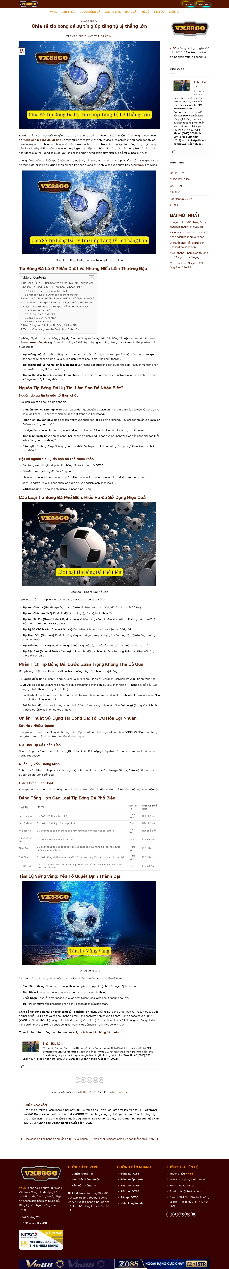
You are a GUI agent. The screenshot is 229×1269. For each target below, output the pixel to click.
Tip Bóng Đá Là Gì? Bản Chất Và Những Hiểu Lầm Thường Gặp (58, 282)
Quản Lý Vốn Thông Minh (42, 317)
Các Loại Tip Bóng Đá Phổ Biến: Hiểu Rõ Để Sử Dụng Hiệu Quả (58, 298)
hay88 (97, 1193)
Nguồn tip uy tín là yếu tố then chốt (47, 290)
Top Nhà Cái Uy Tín (181, 198)
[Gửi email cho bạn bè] (89, 1080)
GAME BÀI (131, 11)
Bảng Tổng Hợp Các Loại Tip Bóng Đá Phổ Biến (50, 325)
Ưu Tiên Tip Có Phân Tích (42, 314)
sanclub (73, 1197)
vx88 (173, 48)
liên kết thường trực (118, 1092)
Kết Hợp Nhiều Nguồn (39, 310)
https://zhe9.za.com (193, 1179)
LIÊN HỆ (174, 11)
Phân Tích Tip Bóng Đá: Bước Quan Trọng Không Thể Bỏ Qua (58, 302)
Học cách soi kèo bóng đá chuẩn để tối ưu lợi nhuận (56, 1138)
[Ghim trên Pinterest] (95, 1080)
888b (82, 1197)
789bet (91, 1197)
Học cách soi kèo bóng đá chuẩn (97, 1032)
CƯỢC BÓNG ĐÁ (90, 11)
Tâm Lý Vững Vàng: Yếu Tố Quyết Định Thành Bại (51, 329)
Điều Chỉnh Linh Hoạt (40, 321)
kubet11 (81, 1201)
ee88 (105, 1193)
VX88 (53, 11)
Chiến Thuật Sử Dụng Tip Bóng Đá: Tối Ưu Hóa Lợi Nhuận (56, 306)
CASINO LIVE (112, 11)
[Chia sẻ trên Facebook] (77, 1080)
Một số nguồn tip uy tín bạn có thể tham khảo (54, 294)
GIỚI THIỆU (68, 11)
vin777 (72, 1201)
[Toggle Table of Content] (90, 278)
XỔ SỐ (145, 11)
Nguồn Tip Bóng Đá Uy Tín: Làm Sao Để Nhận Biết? (52, 286)
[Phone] (22, 1067)
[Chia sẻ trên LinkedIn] (101, 1080)
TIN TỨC (159, 11)
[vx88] (35, 4)
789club (102, 1197)
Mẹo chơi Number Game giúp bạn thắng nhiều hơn (124, 1138)
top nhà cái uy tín (83, 1206)
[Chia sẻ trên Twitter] (83, 1080)
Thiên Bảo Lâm (105, 36)
